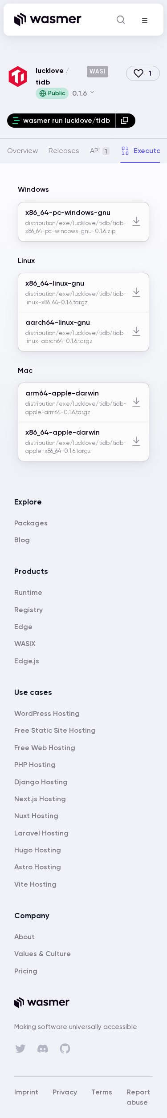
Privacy (65, 1092)
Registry (28, 609)
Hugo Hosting (37, 850)
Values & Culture (42, 953)
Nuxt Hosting (36, 815)
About (24, 936)
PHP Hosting (35, 764)
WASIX (25, 643)
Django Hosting (41, 782)
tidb (43, 82)
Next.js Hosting (40, 799)
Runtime (28, 592)
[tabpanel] (83, 323)
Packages (31, 523)
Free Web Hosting (44, 747)
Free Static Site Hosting (55, 730)
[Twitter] (20, 1048)
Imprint (26, 1092)
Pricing (25, 971)
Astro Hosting (37, 867)
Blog (22, 540)
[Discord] (42, 1049)
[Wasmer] (83, 1003)
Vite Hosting (35, 884)
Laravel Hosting (41, 833)
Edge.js (26, 661)
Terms (101, 1092)
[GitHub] (65, 1048)
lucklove (50, 70)
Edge (23, 626)
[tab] (22, 151)
